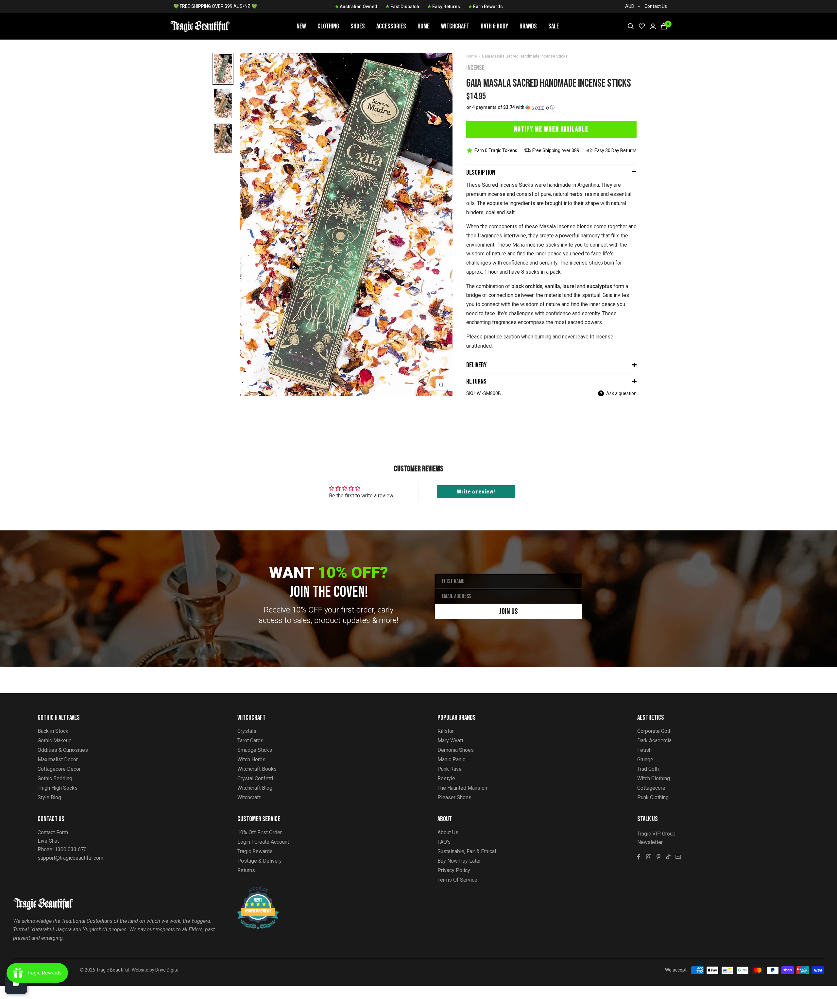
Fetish (644, 750)
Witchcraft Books (257, 769)
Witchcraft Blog (254, 788)
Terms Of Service (457, 880)
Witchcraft (455, 26)
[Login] (653, 26)
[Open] (16, 983)
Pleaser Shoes (454, 797)
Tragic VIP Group (656, 834)
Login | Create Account (263, 842)
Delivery (476, 365)
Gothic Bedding (55, 778)
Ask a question (621, 393)
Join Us (508, 611)
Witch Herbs (251, 759)
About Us (447, 832)
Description (480, 172)
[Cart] (663, 26)
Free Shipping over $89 (555, 150)
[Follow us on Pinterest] (658, 857)
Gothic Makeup (55, 740)
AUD (629, 6)
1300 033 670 (71, 849)
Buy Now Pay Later (459, 861)
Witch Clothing (653, 778)
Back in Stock (53, 731)
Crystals (246, 731)
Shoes (357, 26)
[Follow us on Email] (678, 857)
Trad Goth (648, 769)
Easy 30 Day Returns (615, 150)
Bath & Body (494, 26)
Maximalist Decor (58, 759)
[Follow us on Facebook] (639, 857)
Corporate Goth (654, 731)
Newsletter (650, 842)
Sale (553, 26)
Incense (475, 68)
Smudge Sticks (254, 750)
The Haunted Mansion (462, 788)
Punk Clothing (653, 797)
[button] (551, 107)
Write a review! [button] (476, 492)
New (301, 26)
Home (424, 26)
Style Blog (49, 797)
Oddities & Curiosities (63, 750)
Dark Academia (654, 740)
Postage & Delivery (259, 861)
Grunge (645, 759)
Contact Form (53, 832)
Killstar (445, 731)
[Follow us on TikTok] (668, 857)
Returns (476, 381)
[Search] (631, 26)
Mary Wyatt (450, 740)
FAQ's (444, 842)
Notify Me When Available (551, 129)
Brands (528, 26)
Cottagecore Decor (59, 769)
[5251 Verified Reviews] (252, 890)
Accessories (391, 26)
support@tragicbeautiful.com (70, 858)
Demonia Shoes (455, 750)
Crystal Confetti (255, 778)
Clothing (328, 26)
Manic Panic (451, 759)
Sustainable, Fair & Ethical (466, 851)
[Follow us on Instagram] (649, 857)
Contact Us (655, 6)
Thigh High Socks (57, 788)
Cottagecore (651, 788)
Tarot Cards (250, 740)
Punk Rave (449, 769)
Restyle (446, 778)
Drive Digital (167, 970)
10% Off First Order (259, 832)
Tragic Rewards (255, 851)
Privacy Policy (453, 870)
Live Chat (48, 841)
